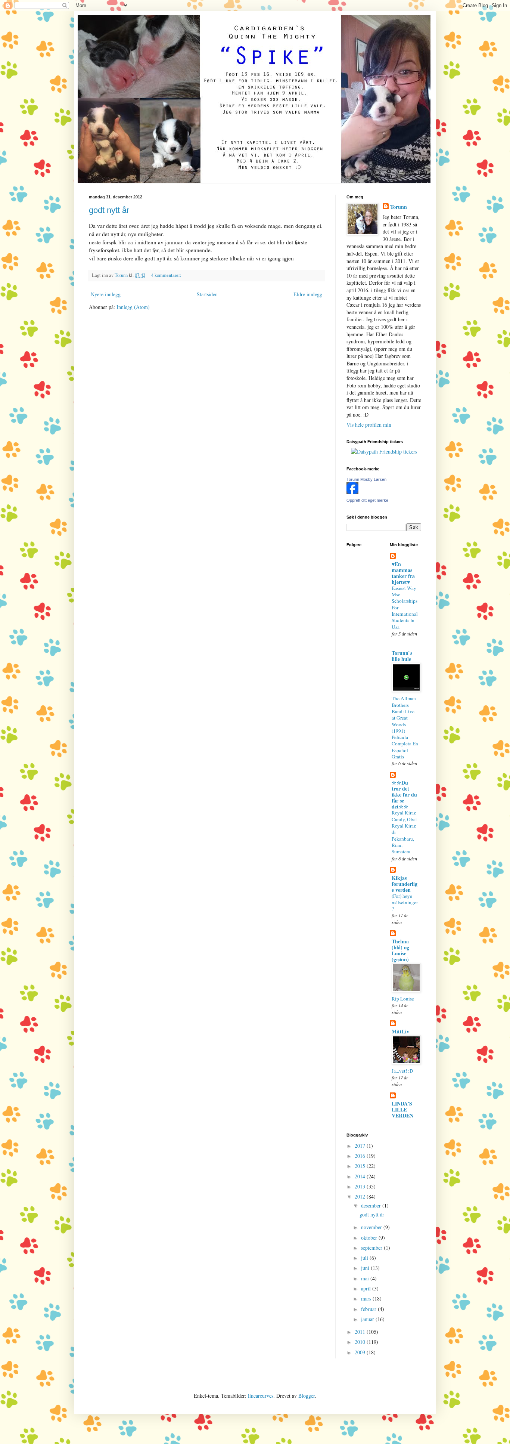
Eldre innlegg (307, 294)
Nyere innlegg (106, 294)
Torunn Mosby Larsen (366, 479)
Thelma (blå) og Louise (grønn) (400, 950)
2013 (361, 1186)
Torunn (398, 207)
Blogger (306, 1395)
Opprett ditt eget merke (367, 500)
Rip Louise (403, 998)
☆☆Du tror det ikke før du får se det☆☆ (404, 794)
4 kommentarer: (167, 275)
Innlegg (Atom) (133, 306)
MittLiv (400, 1031)
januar (368, 1319)
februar (369, 1308)
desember (371, 1205)
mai (365, 1278)
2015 (361, 1165)
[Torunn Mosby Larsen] (352, 492)
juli (365, 1257)
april (366, 1288)
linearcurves (260, 1395)
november (372, 1227)
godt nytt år (109, 210)
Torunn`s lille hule (402, 656)
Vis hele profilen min (368, 424)
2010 (361, 1341)
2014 (361, 1176)
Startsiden (207, 294)
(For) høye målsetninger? (405, 902)
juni (366, 1267)
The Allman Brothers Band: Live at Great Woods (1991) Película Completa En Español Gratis (405, 727)
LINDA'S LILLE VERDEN (402, 1109)
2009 (361, 1352)
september (372, 1247)
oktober (370, 1237)
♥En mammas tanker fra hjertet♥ (403, 573)
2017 (361, 1145)
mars (367, 1298)
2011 (361, 1331)
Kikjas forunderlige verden (404, 884)
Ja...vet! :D (402, 1070)
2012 (361, 1196)
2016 (361, 1155)
